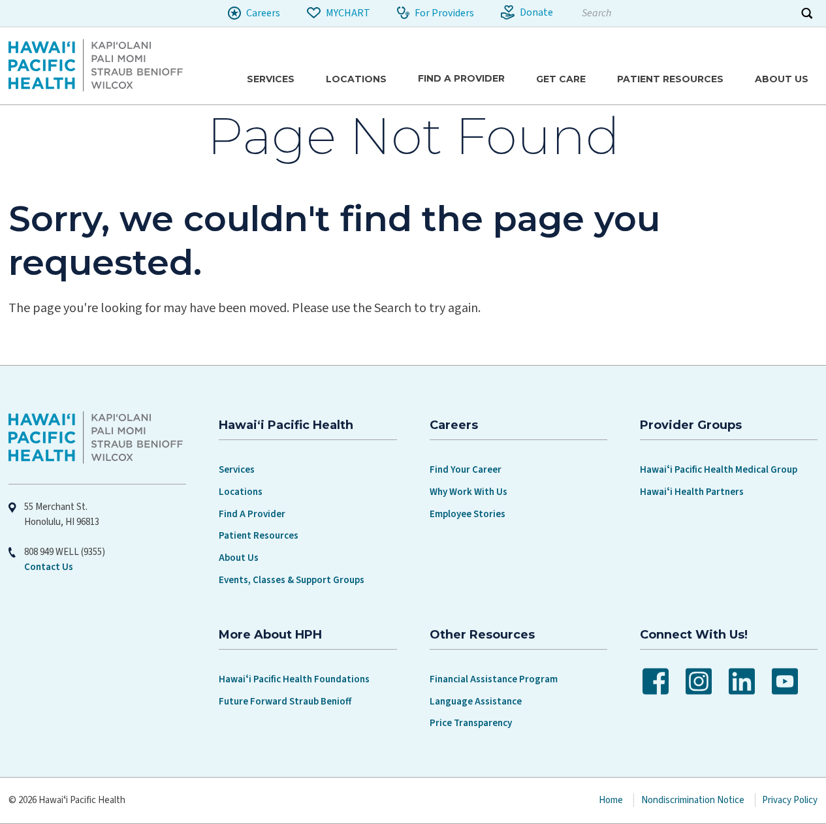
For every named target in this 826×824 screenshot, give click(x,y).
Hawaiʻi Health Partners (692, 492)
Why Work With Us (468, 492)
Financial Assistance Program (494, 679)
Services (237, 470)
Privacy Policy (790, 800)
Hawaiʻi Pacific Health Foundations (294, 679)
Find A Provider (252, 514)
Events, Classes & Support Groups (291, 580)
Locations (240, 492)
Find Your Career (465, 470)
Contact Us (48, 567)
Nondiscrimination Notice (692, 800)
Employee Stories (467, 514)
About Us (239, 558)
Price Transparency (471, 723)
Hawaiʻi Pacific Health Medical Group (718, 470)
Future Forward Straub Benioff (285, 701)
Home (611, 800)
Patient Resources (258, 536)
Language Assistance (476, 701)
